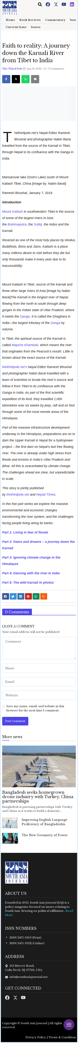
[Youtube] (64, 4)
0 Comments (55, 68)
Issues (35, 27)
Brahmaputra (17, 224)
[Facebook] (48, 4)
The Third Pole (12, 68)
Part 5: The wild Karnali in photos (28, 582)
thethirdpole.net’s (14, 367)
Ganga (25, 316)
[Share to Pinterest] (28, 596)
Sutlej (38, 224)
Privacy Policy (36, 1037)
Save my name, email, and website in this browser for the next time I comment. (35, 708)
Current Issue (16, 27)
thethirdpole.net (17, 494)
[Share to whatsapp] (36, 596)
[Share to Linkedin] (20, 596)
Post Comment (15, 721)
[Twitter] (56, 4)
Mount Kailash (12, 211)
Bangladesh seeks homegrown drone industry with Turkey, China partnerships (37, 797)
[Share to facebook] (5, 596)
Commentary (55, 20)
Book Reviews (30, 20)
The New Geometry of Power (45, 835)
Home (10, 20)
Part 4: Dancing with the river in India (31, 573)
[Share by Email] (43, 596)
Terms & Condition (62, 1037)
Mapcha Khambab (25, 345)
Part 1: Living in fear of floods (25, 532)
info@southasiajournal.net (28, 977)
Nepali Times (45, 494)
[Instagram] (72, 4)
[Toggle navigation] (40, 4)
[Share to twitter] (13, 596)
